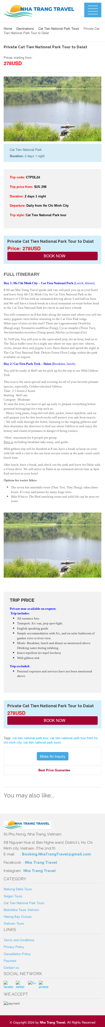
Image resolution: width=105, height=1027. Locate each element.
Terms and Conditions (19, 940)
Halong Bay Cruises (18, 916)
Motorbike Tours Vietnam (21, 909)
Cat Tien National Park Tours (58, 28)
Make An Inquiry (52, 756)
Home (8, 28)
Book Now (54, 256)
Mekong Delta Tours (18, 889)
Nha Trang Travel (41, 862)
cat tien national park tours (42, 742)
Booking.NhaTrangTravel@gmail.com (56, 854)
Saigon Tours (13, 896)
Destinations (25, 28)
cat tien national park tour (30, 738)
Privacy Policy (14, 946)
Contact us (11, 967)
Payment (10, 960)
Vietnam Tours (14, 923)
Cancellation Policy (17, 953)
